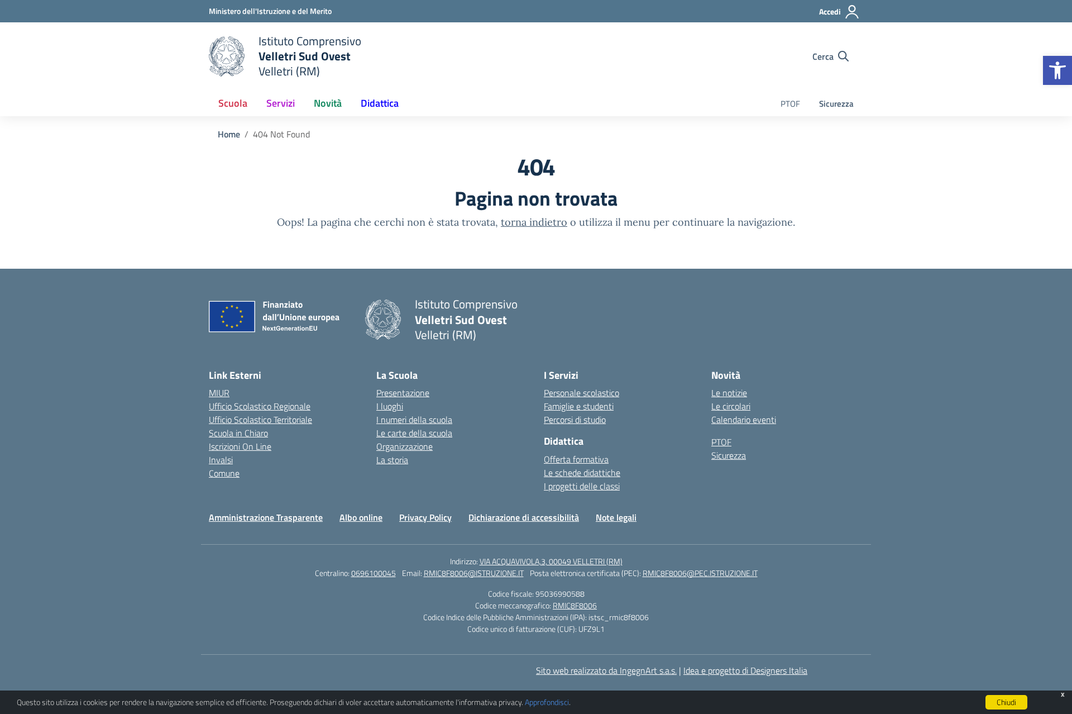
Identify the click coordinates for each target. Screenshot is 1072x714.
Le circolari (730, 406)
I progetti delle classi (582, 486)
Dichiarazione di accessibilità (523, 517)
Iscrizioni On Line (240, 446)
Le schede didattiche (582, 472)
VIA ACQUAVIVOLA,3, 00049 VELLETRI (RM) (551, 561)
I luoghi (389, 406)
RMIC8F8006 (575, 605)
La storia (392, 460)
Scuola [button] (232, 103)
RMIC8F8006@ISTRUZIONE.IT (474, 573)
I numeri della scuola (414, 419)
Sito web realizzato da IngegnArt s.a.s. (606, 670)
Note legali (616, 517)
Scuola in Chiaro (238, 433)
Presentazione (402, 392)
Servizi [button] (280, 103)
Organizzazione (404, 446)
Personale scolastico (581, 392)
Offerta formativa (576, 459)
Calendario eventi (743, 419)
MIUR (219, 392)
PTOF (790, 103)
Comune (224, 473)
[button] (1057, 70)
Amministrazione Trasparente (266, 517)
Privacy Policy (425, 517)
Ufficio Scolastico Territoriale (260, 419)
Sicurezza (836, 103)
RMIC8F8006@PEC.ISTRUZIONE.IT (700, 573)
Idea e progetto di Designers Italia (745, 670)
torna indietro (534, 222)
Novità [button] (328, 103)
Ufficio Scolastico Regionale (259, 406)
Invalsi (221, 460)
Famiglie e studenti (579, 406)
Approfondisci (547, 702)
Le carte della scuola (414, 433)
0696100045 (373, 573)
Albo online (360, 517)
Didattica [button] (380, 103)
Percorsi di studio (575, 419)
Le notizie (729, 392)
